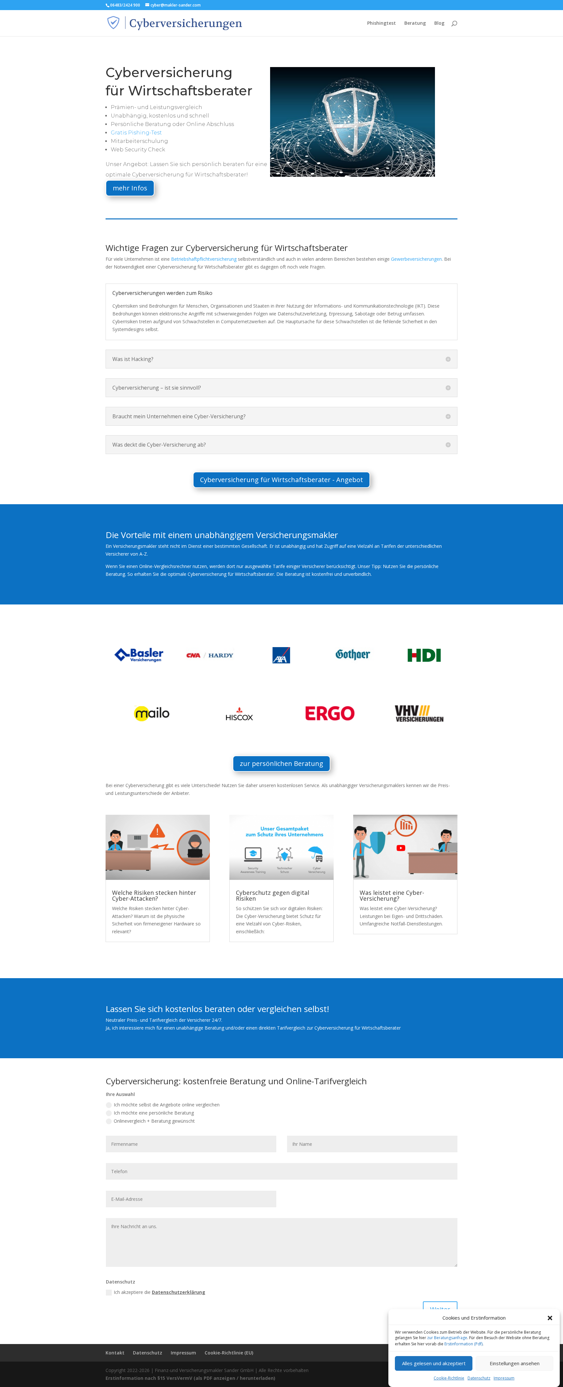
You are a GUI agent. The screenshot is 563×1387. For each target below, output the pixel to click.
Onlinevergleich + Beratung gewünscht (154, 1121)
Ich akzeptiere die (159, 1292)
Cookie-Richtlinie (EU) (229, 1353)
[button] (550, 1318)
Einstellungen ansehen (515, 1363)
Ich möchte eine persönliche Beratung (154, 1113)
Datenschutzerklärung (178, 1292)
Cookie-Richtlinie (449, 1378)
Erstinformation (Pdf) (463, 1344)
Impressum (504, 1378)
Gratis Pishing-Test (136, 133)
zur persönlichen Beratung (281, 763)
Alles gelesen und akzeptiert (434, 1363)
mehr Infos (130, 188)
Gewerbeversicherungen (416, 259)
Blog (439, 23)
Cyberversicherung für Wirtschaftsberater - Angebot (281, 479)
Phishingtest (381, 23)
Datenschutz (479, 1378)
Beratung (415, 23)
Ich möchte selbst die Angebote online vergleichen (167, 1105)
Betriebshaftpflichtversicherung (204, 259)
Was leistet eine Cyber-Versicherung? (392, 895)
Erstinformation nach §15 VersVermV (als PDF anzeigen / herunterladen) (190, 1378)
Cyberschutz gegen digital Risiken (272, 895)
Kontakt (115, 1353)
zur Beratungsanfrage (447, 1338)
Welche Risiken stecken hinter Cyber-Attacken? (154, 895)
